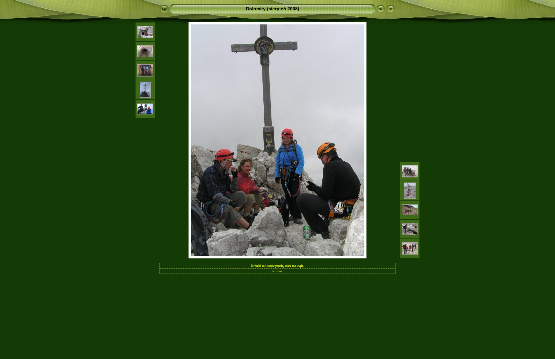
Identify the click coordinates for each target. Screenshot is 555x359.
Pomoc (277, 271)
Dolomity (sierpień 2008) (272, 8)
